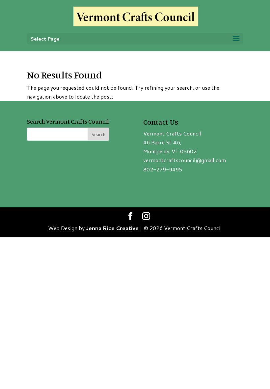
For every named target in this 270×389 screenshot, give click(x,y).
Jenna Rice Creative (112, 228)
